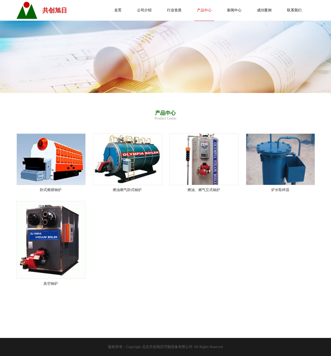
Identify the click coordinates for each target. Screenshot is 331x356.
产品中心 (204, 10)
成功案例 (264, 10)
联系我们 (294, 10)
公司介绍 (144, 10)
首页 (118, 10)
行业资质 (174, 10)
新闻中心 (234, 10)
